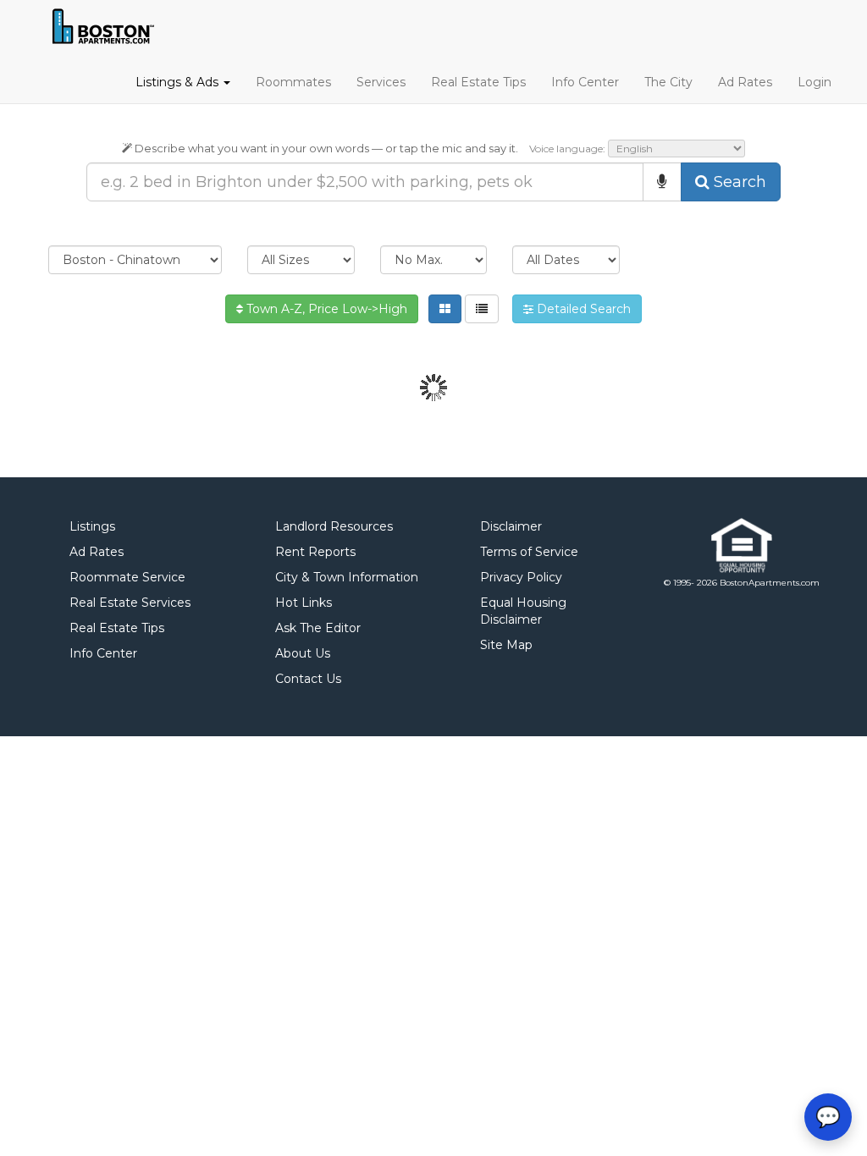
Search (738, 182)
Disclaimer (511, 526)
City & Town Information (346, 577)
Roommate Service (127, 577)
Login (814, 82)
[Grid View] (444, 309)
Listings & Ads (178, 82)
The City (668, 82)
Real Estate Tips (478, 82)
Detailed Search (582, 309)
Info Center (585, 82)
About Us (302, 653)
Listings (92, 526)
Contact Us (308, 678)
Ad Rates (745, 82)
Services (381, 82)
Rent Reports (315, 551)
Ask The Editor (318, 628)
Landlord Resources (334, 526)
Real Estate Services (130, 602)
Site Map (506, 644)
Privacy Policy (521, 577)
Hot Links (303, 602)
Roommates (293, 82)
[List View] (482, 309)
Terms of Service (529, 551)
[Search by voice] (662, 181)
